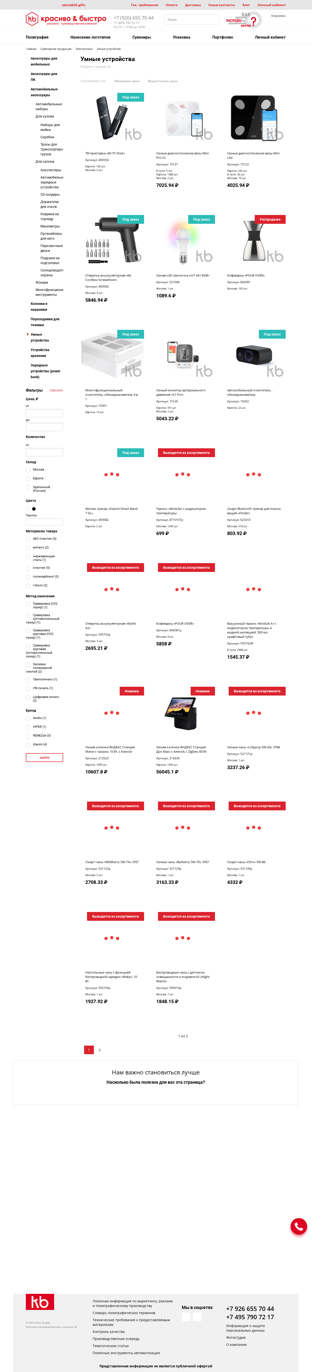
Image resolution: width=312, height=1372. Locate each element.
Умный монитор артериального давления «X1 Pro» (180, 392)
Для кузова (45, 116)
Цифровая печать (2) (46, 698)
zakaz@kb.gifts (73, 5)
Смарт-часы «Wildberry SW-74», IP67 (112, 862)
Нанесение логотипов (90, 37)
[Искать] (214, 19)
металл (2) (41, 547)
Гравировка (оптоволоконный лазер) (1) (42, 618)
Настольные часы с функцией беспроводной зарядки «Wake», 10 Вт (111, 976)
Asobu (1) (39, 718)
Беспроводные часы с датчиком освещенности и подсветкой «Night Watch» (183, 976)
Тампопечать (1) (45, 679)
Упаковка (181, 37)
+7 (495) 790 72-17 (126, 23)
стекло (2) (40, 585)
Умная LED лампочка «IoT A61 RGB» (182, 275)
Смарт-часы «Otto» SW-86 (246, 862)
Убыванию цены (127, 81)
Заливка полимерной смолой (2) (39, 667)
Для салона (45, 161)
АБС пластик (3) (45, 538)
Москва (38, 469)
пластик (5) (41, 567)
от (27, 406)
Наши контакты (221, 5)
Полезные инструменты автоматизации (126, 1353)
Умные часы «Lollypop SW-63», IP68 (253, 747)
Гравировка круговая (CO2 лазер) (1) (39, 633)
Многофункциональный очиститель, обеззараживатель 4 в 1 (111, 394)
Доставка (193, 5)
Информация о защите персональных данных (245, 1328)
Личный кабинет (271, 5)
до (27, 420)
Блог (246, 5)
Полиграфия (37, 37)
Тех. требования (144, 5)
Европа (38, 478)
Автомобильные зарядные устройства (53, 182)
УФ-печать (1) (43, 688)
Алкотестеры (50, 170)
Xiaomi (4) (40, 744)
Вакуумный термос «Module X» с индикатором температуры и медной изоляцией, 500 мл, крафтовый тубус (251, 630)
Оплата (172, 5)
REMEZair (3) (42, 735)
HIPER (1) (39, 727)
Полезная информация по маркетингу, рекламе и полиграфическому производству (133, 1303)
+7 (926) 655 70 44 (134, 17)
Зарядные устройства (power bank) (45, 371)
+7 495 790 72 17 (250, 1317)
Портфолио (222, 37)
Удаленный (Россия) (41, 489)
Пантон (31, 515)
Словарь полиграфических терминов (124, 1312)
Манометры (50, 226)
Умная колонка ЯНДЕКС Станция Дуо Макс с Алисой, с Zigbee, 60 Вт (181, 749)
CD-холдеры (50, 194)
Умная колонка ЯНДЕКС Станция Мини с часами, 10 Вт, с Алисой (110, 749)
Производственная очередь (116, 1338)
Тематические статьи (111, 1345)
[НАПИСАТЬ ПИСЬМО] (299, 1226)
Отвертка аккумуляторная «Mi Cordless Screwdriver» (108, 277)
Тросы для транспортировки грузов (54, 149)
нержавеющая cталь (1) (44, 558)
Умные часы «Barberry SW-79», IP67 (182, 862)
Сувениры (141, 37)
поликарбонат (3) (46, 576)
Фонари (42, 282)
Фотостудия (236, 1337)
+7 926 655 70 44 (250, 1308)
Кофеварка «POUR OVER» (246, 275)
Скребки (47, 137)
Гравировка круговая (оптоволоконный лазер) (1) (39, 650)
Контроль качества (109, 1331)
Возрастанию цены (163, 81)
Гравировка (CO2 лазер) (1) (45, 605)
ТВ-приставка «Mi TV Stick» (105, 153)
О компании (236, 1344)
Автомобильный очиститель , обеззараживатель (249, 392)
